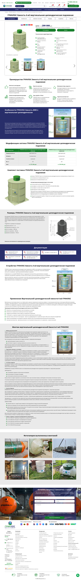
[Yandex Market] (24, 524)
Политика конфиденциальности (21, 566)
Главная (6, 12)
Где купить (58, 2)
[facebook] (43, 524)
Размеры (50, 18)
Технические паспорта (19, 560)
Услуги (39, 2)
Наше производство (19, 535)
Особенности (24, 18)
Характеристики (11, 18)
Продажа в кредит (72, 544)
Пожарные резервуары (58, 537)
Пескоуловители (42, 543)
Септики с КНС (56, 541)
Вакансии (17, 534)
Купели (40, 552)
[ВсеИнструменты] (27, 524)
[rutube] (34, 524)
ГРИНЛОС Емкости (12, 12)
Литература (17, 563)
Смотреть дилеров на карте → (9, 564)
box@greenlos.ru (9, 542)
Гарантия (17, 540)
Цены (43, 2)
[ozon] (21, 524)
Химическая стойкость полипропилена (23, 561)
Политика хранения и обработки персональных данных (26, 568)
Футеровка (70, 538)
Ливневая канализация (44, 541)
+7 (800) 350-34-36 (73, 2)
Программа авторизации (73, 557)
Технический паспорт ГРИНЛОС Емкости (13, 252)
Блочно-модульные (43, 538)
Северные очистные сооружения (45, 535)
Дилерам (47, 2)
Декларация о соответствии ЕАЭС (14, 257)
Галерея (17, 541)
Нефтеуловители (42, 546)
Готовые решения (42, 532)
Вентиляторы (42, 550)
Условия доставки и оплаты (21, 555)
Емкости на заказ (71, 540)
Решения (62, 9)
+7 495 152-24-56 (9, 2)
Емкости (23, 9)
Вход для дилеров (72, 558)
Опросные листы (18, 557)
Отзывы (17, 543)
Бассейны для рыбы (58, 534)
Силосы (40, 537)
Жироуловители (42, 544)
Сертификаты (18, 538)
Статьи (16, 549)
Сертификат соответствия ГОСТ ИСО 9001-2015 (32, 257)
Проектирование (71, 532)
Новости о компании (19, 547)
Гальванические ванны (58, 550)
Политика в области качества (21, 537)
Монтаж (71, 18)
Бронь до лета (71, 541)
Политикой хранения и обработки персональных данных (53, 513)
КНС (28, 9)
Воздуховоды (42, 549)
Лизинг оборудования (72, 547)
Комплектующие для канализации (60, 546)
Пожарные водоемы (43, 540)
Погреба (55, 547)
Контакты (63, 2)
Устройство (60, 18)
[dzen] (46, 524)
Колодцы (55, 543)
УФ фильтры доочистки (58, 532)
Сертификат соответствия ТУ (51, 252)
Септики (16, 9)
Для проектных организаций (21, 558)
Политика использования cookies (22, 567)
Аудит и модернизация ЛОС (74, 549)
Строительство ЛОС (72, 546)
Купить (65, 30)
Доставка (70, 534)
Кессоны (55, 544)
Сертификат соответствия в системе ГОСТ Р (68, 252)
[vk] (37, 524)
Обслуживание (71, 537)
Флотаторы (41, 547)
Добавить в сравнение (13, 55)
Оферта (16, 564)
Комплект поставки (37, 18)
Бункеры (55, 549)
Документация (52, 2)
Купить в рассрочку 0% (73, 543)
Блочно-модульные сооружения (51, 9)
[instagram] (40, 524)
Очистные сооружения (37, 9)
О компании (34, 2)
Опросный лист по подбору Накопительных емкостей (32, 252)
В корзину (46, 30)
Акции (16, 544)
